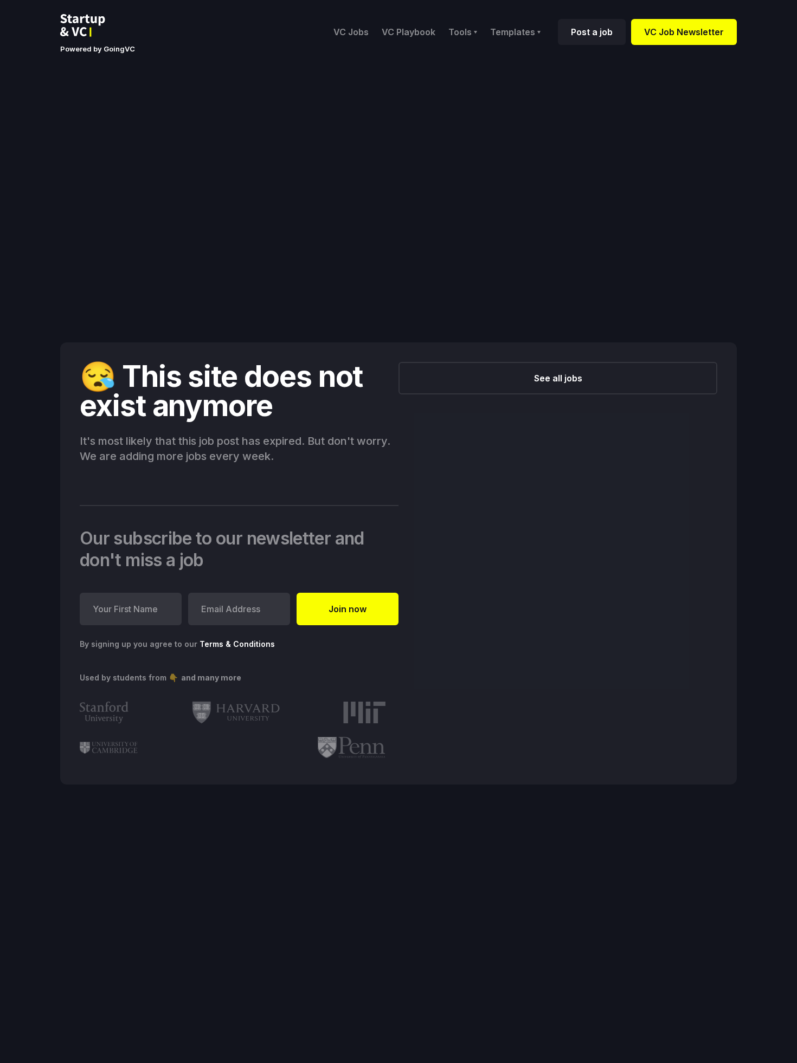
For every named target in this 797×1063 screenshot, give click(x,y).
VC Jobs (351, 32)
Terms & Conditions (237, 644)
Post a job (592, 32)
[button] (462, 31)
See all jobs (558, 378)
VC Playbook (408, 32)
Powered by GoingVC (97, 48)
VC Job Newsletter (684, 32)
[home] (91, 25)
